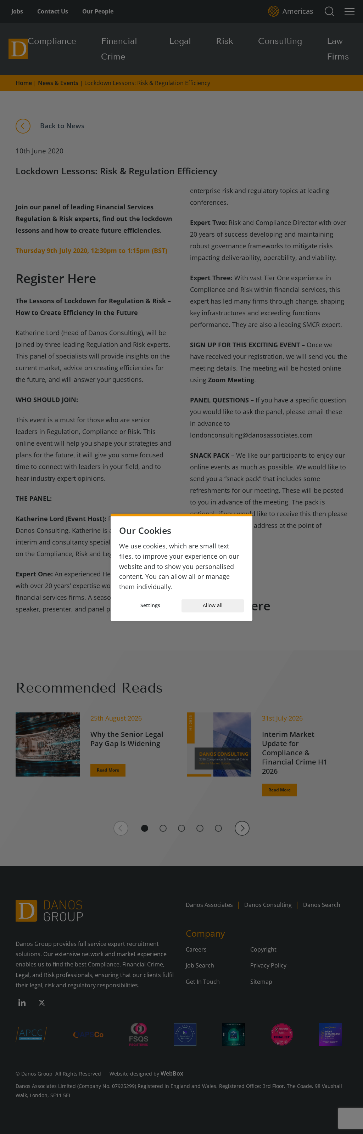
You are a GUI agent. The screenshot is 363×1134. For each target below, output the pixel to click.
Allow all (213, 605)
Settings (150, 605)
